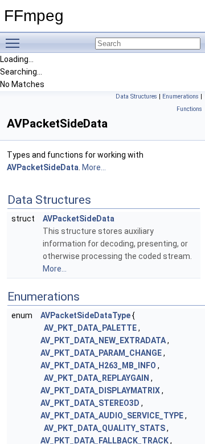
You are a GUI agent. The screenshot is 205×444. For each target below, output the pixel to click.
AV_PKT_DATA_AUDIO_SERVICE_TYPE (111, 415)
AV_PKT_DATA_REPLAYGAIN (96, 378)
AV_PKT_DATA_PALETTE (90, 327)
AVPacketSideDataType (85, 315)
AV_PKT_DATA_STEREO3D (90, 403)
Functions (189, 109)
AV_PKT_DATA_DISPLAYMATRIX (100, 390)
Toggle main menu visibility (15, 42)
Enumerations (180, 96)
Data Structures (136, 96)
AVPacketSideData (43, 167)
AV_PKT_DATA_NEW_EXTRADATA (103, 340)
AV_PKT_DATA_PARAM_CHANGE (101, 352)
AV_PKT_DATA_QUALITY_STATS (104, 428)
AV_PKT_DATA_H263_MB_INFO (98, 365)
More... (94, 167)
